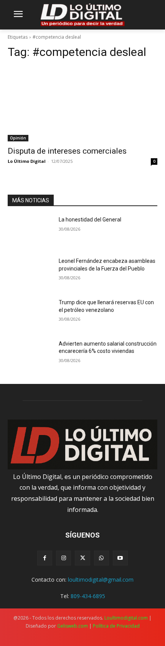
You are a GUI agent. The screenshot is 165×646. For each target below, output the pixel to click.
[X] (82, 558)
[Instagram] (63, 558)
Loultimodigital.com (126, 618)
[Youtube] (120, 558)
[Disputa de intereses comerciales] (82, 104)
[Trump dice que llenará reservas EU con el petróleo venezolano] (30, 314)
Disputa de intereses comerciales (67, 151)
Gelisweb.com (72, 626)
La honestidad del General (90, 219)
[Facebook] (44, 558)
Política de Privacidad (116, 626)
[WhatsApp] (101, 558)
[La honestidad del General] (30, 232)
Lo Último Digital (27, 161)
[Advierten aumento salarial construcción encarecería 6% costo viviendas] (30, 356)
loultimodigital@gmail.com (101, 579)
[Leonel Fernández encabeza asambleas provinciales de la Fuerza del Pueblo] (30, 273)
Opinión (18, 138)
